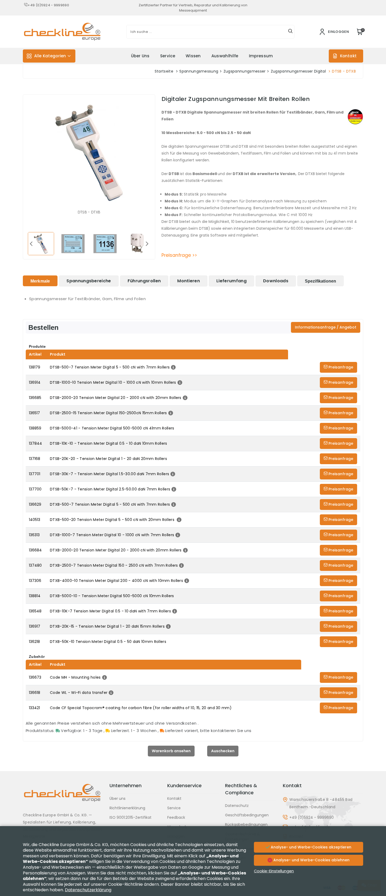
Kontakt (348, 56)
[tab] (40, 280)
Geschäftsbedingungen (247, 815)
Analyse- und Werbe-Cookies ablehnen (311, 860)
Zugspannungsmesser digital (298, 71)
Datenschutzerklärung (88, 890)
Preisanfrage (340, 367)
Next (147, 243)
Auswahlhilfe (224, 56)
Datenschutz (237, 805)
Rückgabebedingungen (246, 824)
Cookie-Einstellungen (274, 871)
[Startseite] (63, 797)
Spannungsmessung (198, 71)
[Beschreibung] (173, 367)
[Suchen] (290, 31)
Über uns (140, 56)
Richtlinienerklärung (127, 808)
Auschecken (222, 751)
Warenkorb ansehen (171, 751)
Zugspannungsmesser (244, 71)
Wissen (193, 56)
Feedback (176, 817)
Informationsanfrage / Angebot (325, 327)
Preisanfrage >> (179, 255)
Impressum (261, 56)
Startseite (164, 71)
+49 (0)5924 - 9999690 (48, 5)
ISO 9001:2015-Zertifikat (130, 817)
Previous (31, 243)
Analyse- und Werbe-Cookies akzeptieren (310, 847)
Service (167, 56)
